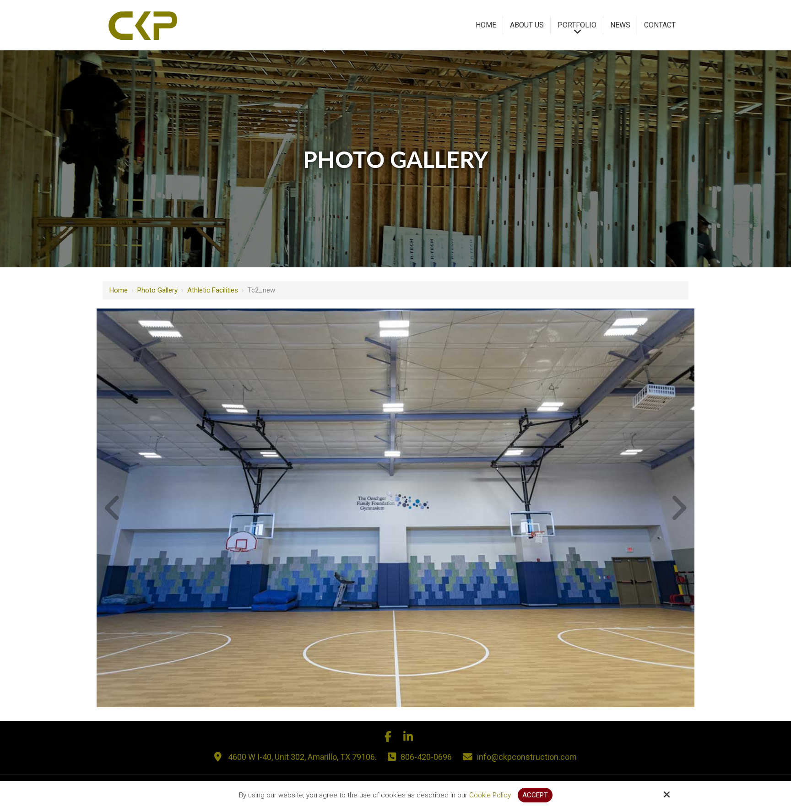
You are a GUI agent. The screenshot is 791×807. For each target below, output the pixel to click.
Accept (535, 795)
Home (118, 290)
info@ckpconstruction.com (527, 757)
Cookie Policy (490, 795)
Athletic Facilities (212, 290)
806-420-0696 (426, 757)
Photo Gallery (157, 290)
